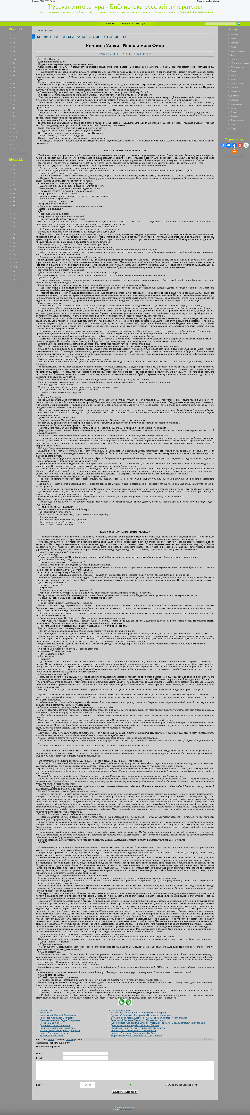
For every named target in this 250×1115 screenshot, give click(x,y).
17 (138, 54)
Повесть (234, 42)
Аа (14, 34)
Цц (14, 124)
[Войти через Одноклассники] (234, 151)
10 (116, 54)
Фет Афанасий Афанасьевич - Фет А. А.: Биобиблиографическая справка (149, 1018)
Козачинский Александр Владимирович (60, 1030)
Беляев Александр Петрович (55, 1033)
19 (144, 54)
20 (147, 54)
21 (150, 54)
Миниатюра (236, 104)
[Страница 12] (121, 1004)
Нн (14, 87)
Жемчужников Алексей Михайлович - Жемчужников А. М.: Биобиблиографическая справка (158, 1023)
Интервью (235, 112)
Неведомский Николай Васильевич (58, 1015)
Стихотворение (237, 51)
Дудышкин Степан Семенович (55, 1025)
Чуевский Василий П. (51, 1023)
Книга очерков (237, 120)
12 (122, 54)
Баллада (234, 116)
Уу (14, 112)
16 (135, 54)
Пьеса (233, 75)
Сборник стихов (238, 67)
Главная (109, 23)
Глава (233, 71)
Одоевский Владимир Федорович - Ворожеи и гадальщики (141, 1015)
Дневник (234, 95)
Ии (14, 67)
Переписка (235, 91)
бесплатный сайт (125, 1109)
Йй (14, 71)
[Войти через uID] (222, 145)
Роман (233, 47)
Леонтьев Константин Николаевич (57, 1028)
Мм (14, 83)
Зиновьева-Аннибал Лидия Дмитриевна (60, 1020)
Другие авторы (44, 1010)
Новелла (234, 99)
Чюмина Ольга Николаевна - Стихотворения (133, 1030)
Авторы (140, 23)
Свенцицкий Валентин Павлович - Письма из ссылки (138, 1020)
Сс (14, 104)
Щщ (15, 136)
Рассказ (234, 34)
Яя (14, 148)
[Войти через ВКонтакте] (228, 145)
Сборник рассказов (239, 63)
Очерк (233, 128)
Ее (14, 55)
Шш (15, 132)
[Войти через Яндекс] (240, 145)
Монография (236, 83)
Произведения (125, 23)
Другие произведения (119, 1010)
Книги (49, 30)
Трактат (234, 87)
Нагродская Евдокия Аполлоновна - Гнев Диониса (136, 1035)
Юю (15, 144)
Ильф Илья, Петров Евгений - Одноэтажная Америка (138, 1012)
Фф (14, 116)
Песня (233, 108)
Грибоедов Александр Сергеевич (57, 1018)
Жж (14, 59)
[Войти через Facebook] (234, 145)
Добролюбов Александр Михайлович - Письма (135, 1025)
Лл (14, 79)
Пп (14, 95)
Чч (14, 128)
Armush (69, 1039)
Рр (14, 99)
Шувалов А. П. (47, 1012)
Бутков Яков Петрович (51, 1035)
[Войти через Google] (246, 145)
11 (120, 54)
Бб (14, 38)
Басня (233, 79)
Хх (14, 120)
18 (141, 54)
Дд (14, 51)
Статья (233, 59)
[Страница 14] (128, 1004)
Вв (14, 42)
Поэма (233, 38)
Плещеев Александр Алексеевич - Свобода (133, 1033)
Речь (232, 124)
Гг (14, 47)
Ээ (14, 140)
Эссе (232, 55)
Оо (14, 91)
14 (129, 54)
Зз (14, 63)
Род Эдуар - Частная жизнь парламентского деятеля (138, 1028)
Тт (14, 108)
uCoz (135, 1109)
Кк (14, 75)
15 (132, 54)
